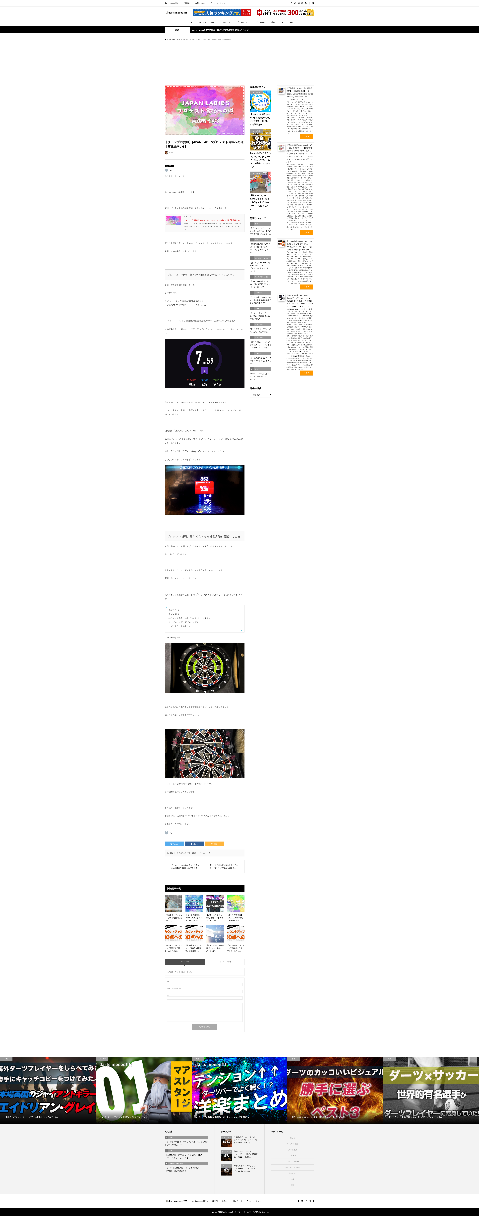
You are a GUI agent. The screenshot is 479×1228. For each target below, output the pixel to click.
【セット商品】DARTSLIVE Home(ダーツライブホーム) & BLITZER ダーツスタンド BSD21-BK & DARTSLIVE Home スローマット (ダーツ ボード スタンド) (300, 301)
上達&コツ (293, 1173)
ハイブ (306, 137)
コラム (292, 1138)
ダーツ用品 (260, 22)
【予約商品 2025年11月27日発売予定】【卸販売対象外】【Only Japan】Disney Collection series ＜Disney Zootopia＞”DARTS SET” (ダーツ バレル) (300, 94)
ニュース (188, 22)
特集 (273, 22)
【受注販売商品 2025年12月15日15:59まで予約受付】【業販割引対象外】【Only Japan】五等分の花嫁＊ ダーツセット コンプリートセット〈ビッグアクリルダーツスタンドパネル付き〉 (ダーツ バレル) (300, 153)
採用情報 (214, 1201)
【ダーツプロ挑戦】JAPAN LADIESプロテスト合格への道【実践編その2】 (213, 220)
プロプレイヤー (243, 22)
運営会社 (187, 3)
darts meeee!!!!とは (173, 3)
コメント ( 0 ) (185, 962)
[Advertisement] (239, 63)
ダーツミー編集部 (190, 853)
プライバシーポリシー (218, 3)
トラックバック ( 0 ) (224, 962)
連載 (177, 30)
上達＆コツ (225, 22)
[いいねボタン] (166, 170)
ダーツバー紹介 (288, 22)
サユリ (181, 853)
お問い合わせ (200, 3)
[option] (48, 1090)
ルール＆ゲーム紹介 (207, 22)
